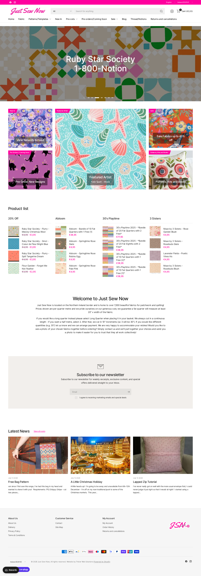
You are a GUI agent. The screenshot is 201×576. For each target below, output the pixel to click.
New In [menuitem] (58, 19)
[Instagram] (15, 2)
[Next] (193, 465)
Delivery (11, 527)
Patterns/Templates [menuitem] (38, 19)
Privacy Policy (14, 531)
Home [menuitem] (11, 19)
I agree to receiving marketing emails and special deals (102, 397)
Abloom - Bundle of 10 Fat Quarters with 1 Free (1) (82, 230)
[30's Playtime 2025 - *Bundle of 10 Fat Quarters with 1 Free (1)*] (108, 271)
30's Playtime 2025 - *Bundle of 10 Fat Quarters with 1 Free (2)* (130, 257)
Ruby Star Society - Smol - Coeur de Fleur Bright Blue (35, 242)
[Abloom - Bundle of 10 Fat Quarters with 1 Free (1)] (60, 231)
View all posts (39, 431)
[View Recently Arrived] (30, 128)
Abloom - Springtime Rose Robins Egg (82, 255)
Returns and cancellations (113, 531)
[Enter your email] (128, 392)
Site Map (59, 527)
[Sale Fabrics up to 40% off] (171, 128)
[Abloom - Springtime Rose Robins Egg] (60, 256)
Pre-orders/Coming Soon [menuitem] (94, 19)
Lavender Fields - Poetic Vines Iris (175, 255)
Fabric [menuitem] (21, 19)
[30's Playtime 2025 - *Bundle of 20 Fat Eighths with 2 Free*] (108, 245)
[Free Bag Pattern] (38, 455)
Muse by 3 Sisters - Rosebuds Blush (173, 267)
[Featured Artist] (100, 149)
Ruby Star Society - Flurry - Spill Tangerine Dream (35, 255)
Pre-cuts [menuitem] (70, 19)
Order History (108, 527)
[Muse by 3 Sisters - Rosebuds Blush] (155, 268)
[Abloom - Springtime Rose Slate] (60, 243)
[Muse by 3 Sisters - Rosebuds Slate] (155, 243)
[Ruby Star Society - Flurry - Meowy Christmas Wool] (13, 231)
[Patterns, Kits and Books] (171, 169)
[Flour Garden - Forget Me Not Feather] (13, 268)
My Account (108, 523)
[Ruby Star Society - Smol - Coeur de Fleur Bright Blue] (13, 243)
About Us (12, 523)
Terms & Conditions (16, 535)
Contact (58, 523)
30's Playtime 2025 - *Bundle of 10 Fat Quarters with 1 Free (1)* (130, 270)
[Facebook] (10, 2)
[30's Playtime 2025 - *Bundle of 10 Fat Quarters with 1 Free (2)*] (108, 258)
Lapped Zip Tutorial (145, 481)
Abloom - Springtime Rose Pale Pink (82, 267)
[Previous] (8, 465)
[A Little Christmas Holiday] (100, 455)
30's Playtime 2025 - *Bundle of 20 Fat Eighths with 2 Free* (130, 243)
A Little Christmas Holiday (86, 481)
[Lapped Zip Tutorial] (163, 455)
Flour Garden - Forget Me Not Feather (34, 267)
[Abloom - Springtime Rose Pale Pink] (60, 268)
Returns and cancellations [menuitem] (164, 19)
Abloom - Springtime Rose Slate (82, 242)
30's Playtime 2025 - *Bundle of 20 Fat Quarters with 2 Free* (130, 230)
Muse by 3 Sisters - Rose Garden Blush (175, 230)
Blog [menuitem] (124, 19)
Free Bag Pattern (18, 481)
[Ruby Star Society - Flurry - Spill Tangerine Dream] (13, 256)
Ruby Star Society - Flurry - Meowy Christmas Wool (35, 230)
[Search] (161, 11)
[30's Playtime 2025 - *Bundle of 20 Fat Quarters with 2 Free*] (108, 231)
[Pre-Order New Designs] (30, 169)
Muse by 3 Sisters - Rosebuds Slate (173, 242)
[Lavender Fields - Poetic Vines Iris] (155, 256)
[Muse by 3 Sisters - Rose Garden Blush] (155, 231)
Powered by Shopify (102, 562)
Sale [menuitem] (113, 19)
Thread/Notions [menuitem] (139, 19)
